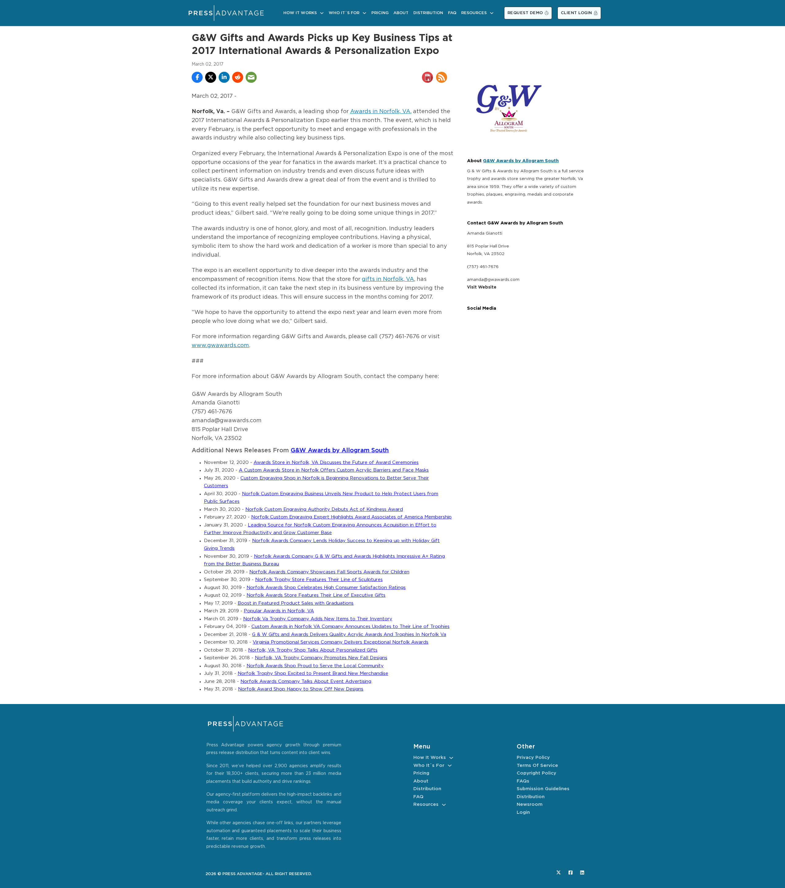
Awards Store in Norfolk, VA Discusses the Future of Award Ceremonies (336, 463)
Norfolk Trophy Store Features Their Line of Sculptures (319, 580)
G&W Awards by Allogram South (340, 450)
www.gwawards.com (220, 345)
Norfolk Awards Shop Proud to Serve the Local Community (315, 666)
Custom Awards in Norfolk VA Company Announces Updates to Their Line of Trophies (350, 627)
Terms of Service (537, 765)
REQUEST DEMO (525, 13)
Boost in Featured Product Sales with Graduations (296, 603)
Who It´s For (344, 13)
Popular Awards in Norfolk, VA (279, 611)
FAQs (523, 781)
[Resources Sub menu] (492, 13)
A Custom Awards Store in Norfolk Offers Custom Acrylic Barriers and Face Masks (334, 470)
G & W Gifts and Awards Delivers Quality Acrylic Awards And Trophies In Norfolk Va (349, 635)
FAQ (452, 13)
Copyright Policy (536, 773)
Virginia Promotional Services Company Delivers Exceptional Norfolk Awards (340, 642)
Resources (474, 13)
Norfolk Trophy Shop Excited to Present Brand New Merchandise (313, 674)
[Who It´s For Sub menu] (364, 13)
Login (523, 812)
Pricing (380, 13)
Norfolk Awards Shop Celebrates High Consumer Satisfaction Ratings (326, 588)
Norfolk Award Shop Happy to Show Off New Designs (300, 689)
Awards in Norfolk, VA (380, 111)
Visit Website (481, 287)
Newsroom (529, 804)
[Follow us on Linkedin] (582, 872)
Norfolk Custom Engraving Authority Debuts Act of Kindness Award (324, 509)
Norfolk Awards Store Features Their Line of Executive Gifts (316, 595)
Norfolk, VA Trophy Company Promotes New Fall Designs (321, 658)
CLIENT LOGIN (576, 13)
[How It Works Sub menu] (322, 13)
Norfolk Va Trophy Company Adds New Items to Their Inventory (317, 619)
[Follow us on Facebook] (570, 872)
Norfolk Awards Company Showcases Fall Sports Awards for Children (329, 572)
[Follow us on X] (558, 872)
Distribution (428, 13)
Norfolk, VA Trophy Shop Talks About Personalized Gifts (312, 650)
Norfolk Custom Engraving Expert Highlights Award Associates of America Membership (351, 517)
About (400, 13)
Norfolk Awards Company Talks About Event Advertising (305, 681)
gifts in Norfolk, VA (388, 279)
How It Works (300, 13)
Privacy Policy (533, 758)
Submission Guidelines (543, 789)
